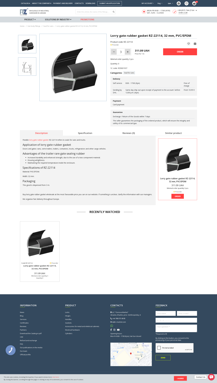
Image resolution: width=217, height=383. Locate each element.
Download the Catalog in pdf (31, 333)
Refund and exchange (28, 340)
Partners (23, 330)
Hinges (67, 316)
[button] (211, 377)
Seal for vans (129, 73)
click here (55, 377)
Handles (68, 319)
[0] (188, 3)
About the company (41, 3)
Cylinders (68, 333)
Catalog (25, 3)
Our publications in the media (31, 347)
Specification (85, 133)
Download (90, 3)
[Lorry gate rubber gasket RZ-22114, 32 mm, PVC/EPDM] (27, 44)
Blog (21, 316)
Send (163, 357)
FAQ (21, 344)
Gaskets (68, 323)
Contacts (79, 3)
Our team (23, 351)
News (22, 312)
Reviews (23, 326)
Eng (159, 3)
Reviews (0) (128, 133)
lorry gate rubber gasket (39, 140)
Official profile (25, 354)
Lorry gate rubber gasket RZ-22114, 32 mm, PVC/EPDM (39, 267)
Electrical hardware (72, 330)
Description (41, 133)
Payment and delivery (63, 3)
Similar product (173, 133)
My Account (147, 3)
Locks (67, 312)
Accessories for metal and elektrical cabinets (82, 326)
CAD (21, 337)
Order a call (183, 12)
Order (180, 51)
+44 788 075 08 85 (118, 318)
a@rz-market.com (119, 322)
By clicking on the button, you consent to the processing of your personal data (172, 339)
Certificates (24, 323)
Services (23, 319)
